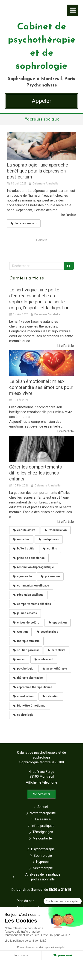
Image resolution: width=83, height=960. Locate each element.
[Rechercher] (69, 266)
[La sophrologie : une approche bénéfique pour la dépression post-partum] (41, 146)
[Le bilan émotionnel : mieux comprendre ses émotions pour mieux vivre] (41, 363)
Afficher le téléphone (41, 782)
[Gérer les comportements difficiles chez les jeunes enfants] (41, 449)
